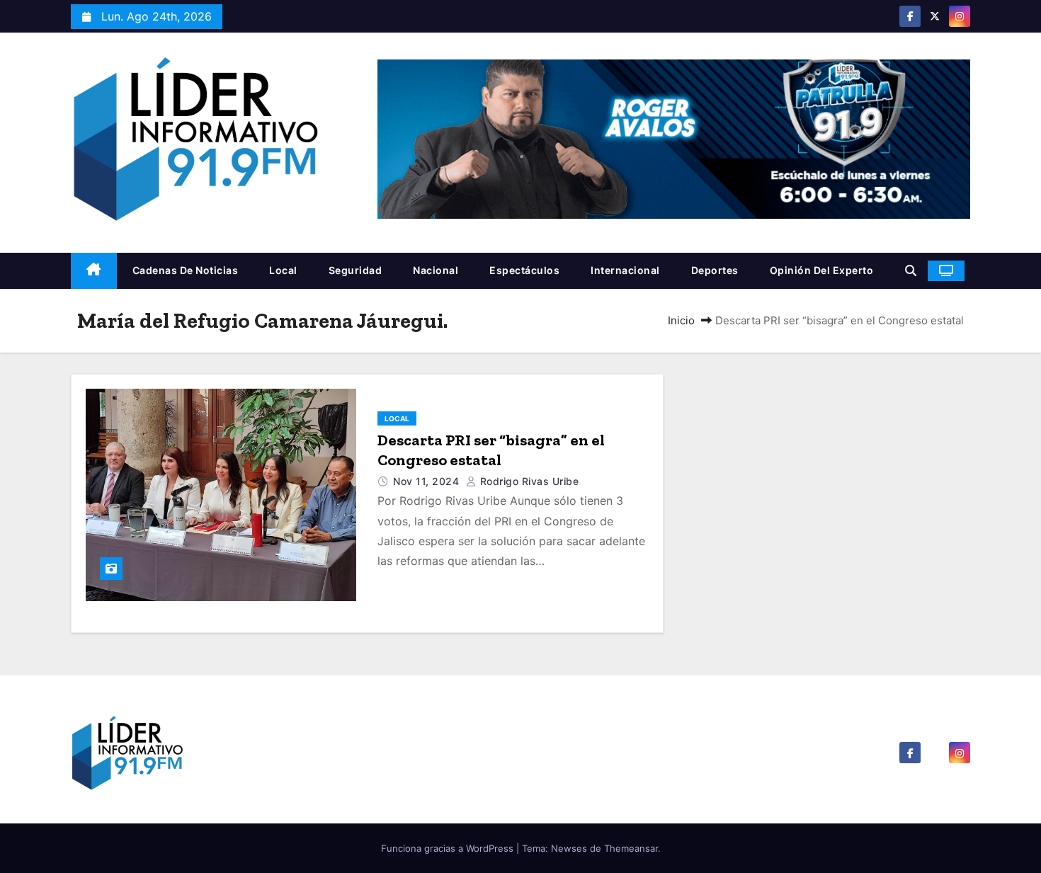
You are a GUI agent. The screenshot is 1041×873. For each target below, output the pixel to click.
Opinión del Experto (822, 270)
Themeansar (631, 848)
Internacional (625, 270)
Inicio (681, 320)
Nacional (435, 270)
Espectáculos (524, 270)
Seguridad (355, 270)
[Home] (94, 271)
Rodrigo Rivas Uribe (528, 481)
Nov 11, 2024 (427, 481)
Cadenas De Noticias (185, 270)
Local (283, 270)
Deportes (715, 270)
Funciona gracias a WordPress (448, 848)
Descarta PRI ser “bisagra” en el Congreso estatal (491, 449)
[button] (910, 270)
